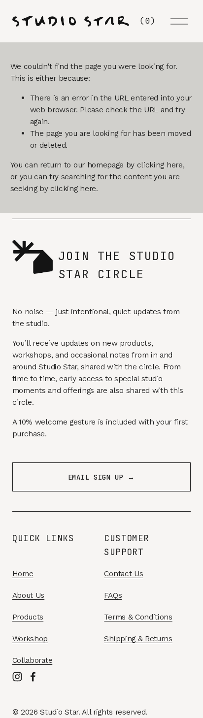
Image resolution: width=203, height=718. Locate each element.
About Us (28, 595)
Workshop (30, 638)
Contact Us (123, 573)
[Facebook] (33, 677)
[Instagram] (17, 677)
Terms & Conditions (138, 616)
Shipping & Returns (138, 638)
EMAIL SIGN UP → (101, 477)
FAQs (113, 595)
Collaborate (32, 660)
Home (23, 573)
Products (27, 616)
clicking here (160, 164)
